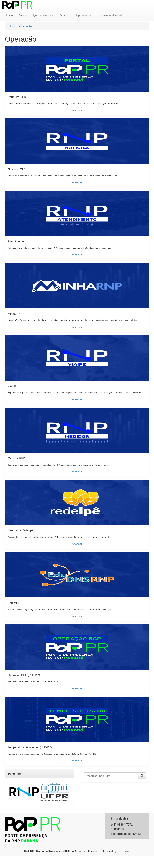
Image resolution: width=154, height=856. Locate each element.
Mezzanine (123, 851)
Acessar (77, 110)
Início (9, 15)
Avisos (23, 15)
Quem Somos (42, 15)
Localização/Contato (110, 15)
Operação (82, 15)
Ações (63, 15)
